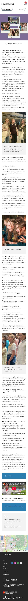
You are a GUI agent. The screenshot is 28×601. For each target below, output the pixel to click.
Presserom (5, 563)
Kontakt (4, 560)
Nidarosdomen (7, 4)
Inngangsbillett (6, 9)
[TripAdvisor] (18, 563)
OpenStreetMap (17, 550)
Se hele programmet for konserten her (13, 506)
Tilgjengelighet (6, 574)
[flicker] (21, 563)
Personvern (5, 571)
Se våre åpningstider (5, 567)
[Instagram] (15, 563)
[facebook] (12, 563)
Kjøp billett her (8, 476)
